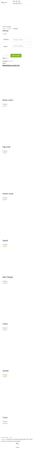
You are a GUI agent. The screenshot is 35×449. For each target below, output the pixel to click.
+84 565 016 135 (17, 3)
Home (4, 28)
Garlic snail (8, 193)
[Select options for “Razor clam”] (5, 109)
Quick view (5, 113)
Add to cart (16, 55)
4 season (9, 28)
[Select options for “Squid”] (5, 249)
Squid (5, 240)
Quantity (6, 39)
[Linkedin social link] (13, 63)
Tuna (5, 417)
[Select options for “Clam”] (5, 333)
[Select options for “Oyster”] (5, 380)
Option (5, 46)
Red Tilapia (8, 277)
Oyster (6, 370)
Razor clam (8, 100)
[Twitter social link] (9, 63)
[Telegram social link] (15, 63)
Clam (5, 324)
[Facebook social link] (7, 63)
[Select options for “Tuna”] (5, 426)
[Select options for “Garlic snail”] (5, 203)
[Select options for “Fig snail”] (5, 156)
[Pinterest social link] (11, 63)
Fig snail (6, 147)
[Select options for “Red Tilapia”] (5, 286)
